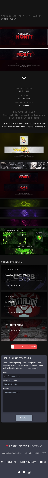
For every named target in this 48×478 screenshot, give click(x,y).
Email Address (10, 380)
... (25, 346)
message (7, 388)
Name (5, 373)
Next (33, 346)
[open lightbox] (23, 146)
